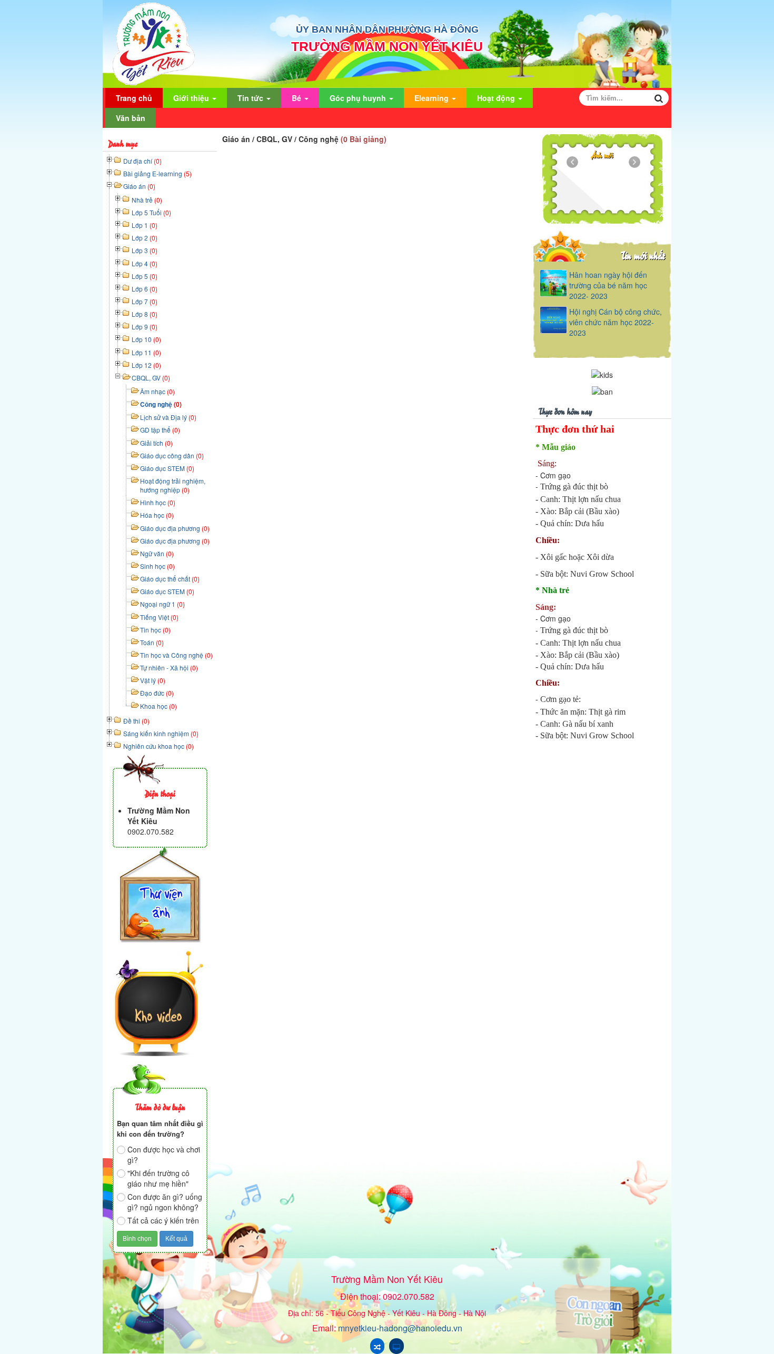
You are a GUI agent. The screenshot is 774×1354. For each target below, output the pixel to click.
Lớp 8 (144, 313)
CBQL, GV (151, 377)
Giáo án (139, 186)
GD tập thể (160, 429)
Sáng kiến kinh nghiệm (161, 733)
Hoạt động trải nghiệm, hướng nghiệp (172, 485)
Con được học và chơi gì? (163, 1154)
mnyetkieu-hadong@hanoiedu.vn (400, 1328)
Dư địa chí (142, 160)
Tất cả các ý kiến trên (163, 1220)
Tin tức (251, 98)
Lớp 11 (146, 352)
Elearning (432, 98)
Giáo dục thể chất (170, 578)
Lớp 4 (144, 263)
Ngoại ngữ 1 (162, 603)
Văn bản (130, 118)
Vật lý (152, 680)
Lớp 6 (144, 288)
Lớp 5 (144, 276)
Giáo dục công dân (172, 455)
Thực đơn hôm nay (565, 410)
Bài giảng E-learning (157, 173)
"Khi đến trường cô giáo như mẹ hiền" (158, 1178)
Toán (152, 642)
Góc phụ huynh (359, 98)
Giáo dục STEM (167, 468)
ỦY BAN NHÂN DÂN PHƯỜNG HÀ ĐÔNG (387, 29)
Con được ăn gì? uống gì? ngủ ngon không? (164, 1201)
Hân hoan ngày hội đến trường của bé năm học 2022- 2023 (608, 285)
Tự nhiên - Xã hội (169, 667)
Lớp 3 (144, 250)
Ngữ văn (157, 553)
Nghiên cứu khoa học (158, 745)
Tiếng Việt (159, 617)
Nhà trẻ (147, 199)
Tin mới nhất (642, 255)
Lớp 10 (146, 339)
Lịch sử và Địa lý (168, 417)
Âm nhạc (157, 391)
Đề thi (136, 720)
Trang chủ (134, 98)
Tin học (155, 629)
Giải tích (156, 442)
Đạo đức (157, 692)
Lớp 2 (144, 237)
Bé (297, 98)
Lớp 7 (144, 301)
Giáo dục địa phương (175, 528)
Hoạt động (497, 98)
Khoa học (158, 705)
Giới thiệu (192, 98)
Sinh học (157, 565)
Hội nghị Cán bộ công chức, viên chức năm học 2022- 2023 (615, 322)
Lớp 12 (146, 364)
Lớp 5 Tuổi (151, 212)
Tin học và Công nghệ (176, 654)
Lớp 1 (144, 224)
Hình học (157, 502)
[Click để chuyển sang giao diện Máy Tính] (396, 1346)
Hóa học (157, 514)
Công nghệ (161, 404)
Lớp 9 (144, 326)
